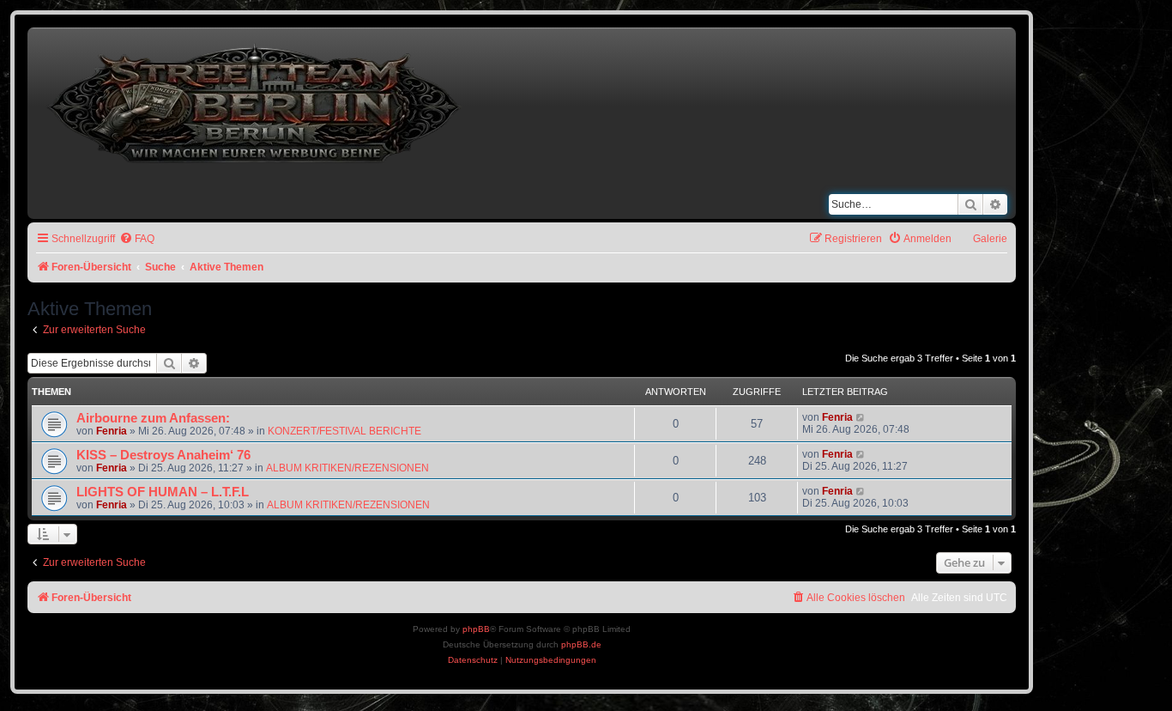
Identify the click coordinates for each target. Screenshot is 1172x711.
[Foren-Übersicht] (256, 100)
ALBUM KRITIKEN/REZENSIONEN (347, 468)
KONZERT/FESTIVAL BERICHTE (344, 431)
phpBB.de (581, 644)
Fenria (111, 431)
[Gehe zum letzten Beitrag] (861, 417)
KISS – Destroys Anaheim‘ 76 (163, 455)
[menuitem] (136, 239)
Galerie (990, 239)
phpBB (476, 629)
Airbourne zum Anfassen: (153, 418)
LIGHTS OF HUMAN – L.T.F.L (162, 492)
